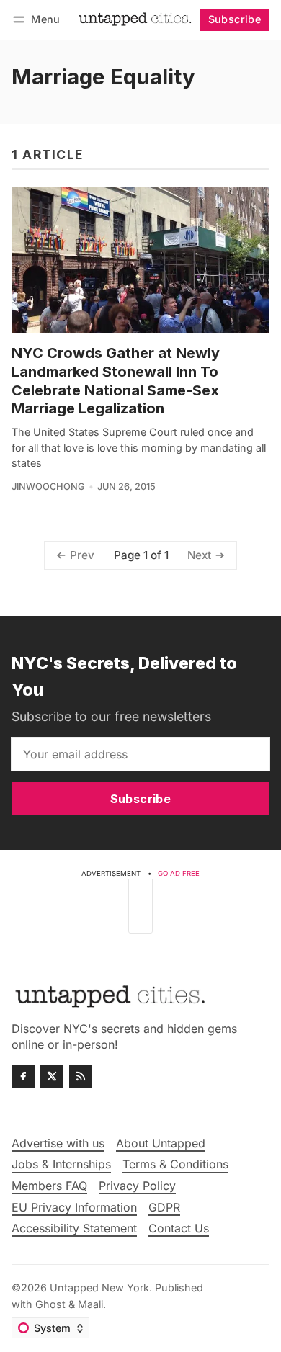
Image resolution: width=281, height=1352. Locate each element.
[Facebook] (23, 1076)
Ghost (50, 1304)
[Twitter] (51, 1076)
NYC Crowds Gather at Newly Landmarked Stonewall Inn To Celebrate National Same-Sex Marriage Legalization (116, 381)
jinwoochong (48, 486)
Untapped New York (99, 1287)
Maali (90, 1304)
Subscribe (235, 19)
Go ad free (179, 873)
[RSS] (80, 1076)
